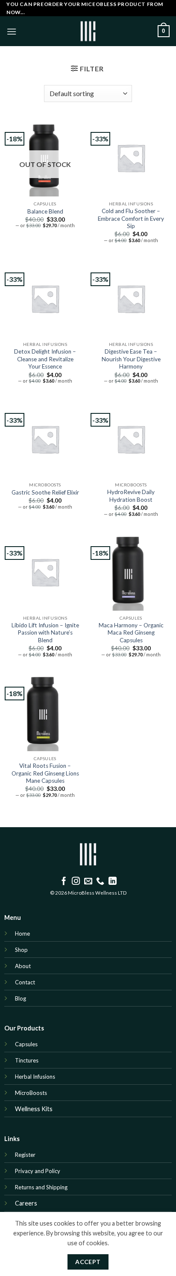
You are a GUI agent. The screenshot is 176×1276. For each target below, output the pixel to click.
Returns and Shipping (42, 1187)
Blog (21, 998)
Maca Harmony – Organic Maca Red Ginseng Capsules (131, 633)
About (23, 966)
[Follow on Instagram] (76, 881)
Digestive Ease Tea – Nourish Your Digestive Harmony (131, 359)
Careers (26, 1203)
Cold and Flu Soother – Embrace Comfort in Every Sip (131, 218)
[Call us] (100, 881)
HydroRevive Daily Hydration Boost (131, 496)
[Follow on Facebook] (64, 881)
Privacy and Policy (37, 1171)
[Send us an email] (88, 881)
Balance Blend (45, 211)
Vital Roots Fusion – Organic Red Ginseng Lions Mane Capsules (45, 773)
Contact (25, 982)
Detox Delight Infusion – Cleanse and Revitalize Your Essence (45, 359)
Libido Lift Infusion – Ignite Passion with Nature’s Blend (45, 633)
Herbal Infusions (35, 1076)
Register (25, 1154)
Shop (21, 949)
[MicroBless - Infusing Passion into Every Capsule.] (88, 31)
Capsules (26, 1044)
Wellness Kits (34, 1108)
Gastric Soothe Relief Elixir (45, 492)
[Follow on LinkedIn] (113, 881)
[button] (11, 31)
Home (22, 933)
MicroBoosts (31, 1092)
